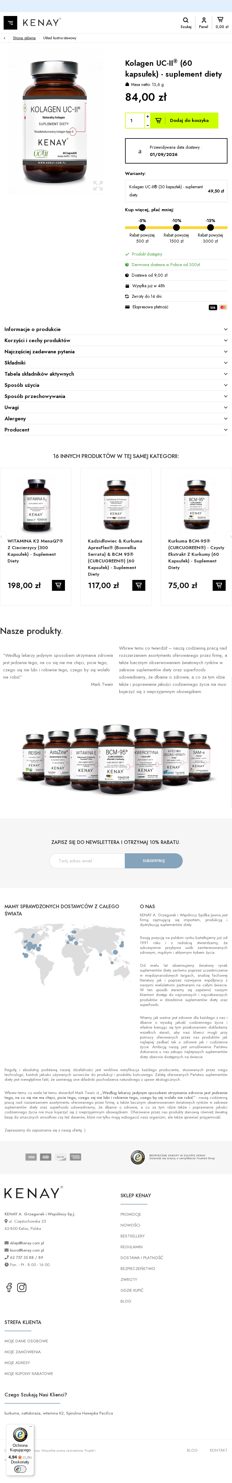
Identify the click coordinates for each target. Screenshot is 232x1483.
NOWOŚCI (130, 1225)
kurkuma (12, 1413)
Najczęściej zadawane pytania (40, 351)
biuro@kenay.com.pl (27, 1250)
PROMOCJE (131, 1214)
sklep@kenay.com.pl (27, 1243)
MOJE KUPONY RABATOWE (29, 1373)
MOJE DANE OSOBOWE (26, 1341)
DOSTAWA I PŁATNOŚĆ (142, 1258)
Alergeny (15, 418)
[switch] (20, 1469)
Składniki (15, 362)
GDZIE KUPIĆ (132, 1290)
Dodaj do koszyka (189, 120)
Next (113, 121)
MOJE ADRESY (17, 1363)
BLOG (126, 1301)
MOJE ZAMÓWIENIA (23, 1352)
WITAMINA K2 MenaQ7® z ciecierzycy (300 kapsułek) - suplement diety (35, 551)
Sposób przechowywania (35, 396)
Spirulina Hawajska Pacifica (89, 1413)
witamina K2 (53, 1413)
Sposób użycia (22, 385)
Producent (17, 429)
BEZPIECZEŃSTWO (138, 1268)
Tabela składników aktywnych (39, 373)
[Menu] (30, 1427)
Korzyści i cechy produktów (37, 340)
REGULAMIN (132, 1247)
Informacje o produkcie (33, 329)
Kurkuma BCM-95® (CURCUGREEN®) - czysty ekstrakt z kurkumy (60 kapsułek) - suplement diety (196, 554)
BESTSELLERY (133, 1236)
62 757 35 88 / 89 (26, 1257)
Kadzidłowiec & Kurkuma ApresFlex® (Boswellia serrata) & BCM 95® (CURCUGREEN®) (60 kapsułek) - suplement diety (115, 558)
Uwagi (12, 407)
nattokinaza (30, 1413)
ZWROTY (129, 1279)
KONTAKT (218, 1450)
